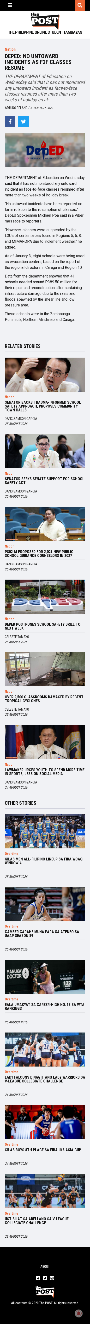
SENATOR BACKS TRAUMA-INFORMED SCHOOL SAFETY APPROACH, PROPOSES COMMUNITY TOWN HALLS (43, 406)
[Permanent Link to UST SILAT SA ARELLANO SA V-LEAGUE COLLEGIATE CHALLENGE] (45, 1191)
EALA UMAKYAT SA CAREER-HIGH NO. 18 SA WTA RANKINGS (44, 1007)
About (45, 1267)
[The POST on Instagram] (52, 1278)
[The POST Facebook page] (38, 1278)
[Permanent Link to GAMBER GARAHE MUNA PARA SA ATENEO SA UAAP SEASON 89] (45, 904)
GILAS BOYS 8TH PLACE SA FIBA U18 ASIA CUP (43, 1150)
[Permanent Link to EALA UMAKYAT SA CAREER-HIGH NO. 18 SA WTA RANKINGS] (45, 977)
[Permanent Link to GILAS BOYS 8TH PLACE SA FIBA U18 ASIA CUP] (45, 1122)
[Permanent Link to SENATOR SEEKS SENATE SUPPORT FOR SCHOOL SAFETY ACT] (45, 451)
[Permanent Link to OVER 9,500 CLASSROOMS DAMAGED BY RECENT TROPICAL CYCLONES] (45, 669)
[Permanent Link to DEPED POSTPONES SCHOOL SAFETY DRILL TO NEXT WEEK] (45, 597)
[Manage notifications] (79, 1313)
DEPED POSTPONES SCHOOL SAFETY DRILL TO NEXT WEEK (42, 626)
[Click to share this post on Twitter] (23, 121)
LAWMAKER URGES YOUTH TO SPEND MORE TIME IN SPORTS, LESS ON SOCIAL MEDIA (44, 772)
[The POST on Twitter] (45, 1278)
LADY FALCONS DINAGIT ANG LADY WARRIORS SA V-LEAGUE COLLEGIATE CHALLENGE (45, 1079)
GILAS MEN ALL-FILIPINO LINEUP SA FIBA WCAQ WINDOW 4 (44, 861)
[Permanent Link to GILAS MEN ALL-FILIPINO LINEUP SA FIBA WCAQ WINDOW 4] (45, 831)
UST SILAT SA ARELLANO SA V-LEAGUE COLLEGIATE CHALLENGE (37, 1221)
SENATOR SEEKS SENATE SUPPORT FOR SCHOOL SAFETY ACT (44, 481)
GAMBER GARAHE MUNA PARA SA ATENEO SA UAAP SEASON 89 (42, 934)
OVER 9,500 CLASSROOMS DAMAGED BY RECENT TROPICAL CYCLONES (44, 699)
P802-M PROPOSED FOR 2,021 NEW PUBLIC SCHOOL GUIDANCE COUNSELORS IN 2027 (39, 554)
